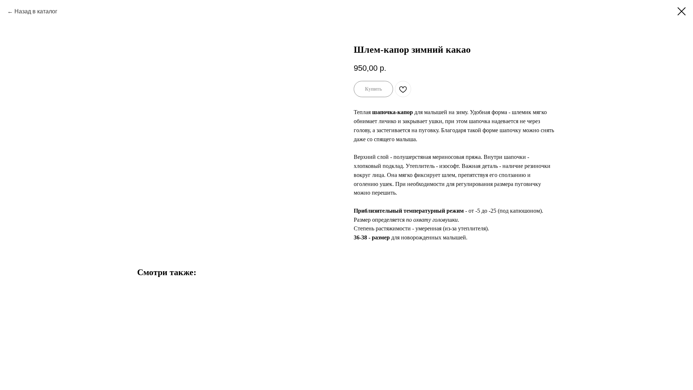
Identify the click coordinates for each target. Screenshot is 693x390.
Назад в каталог (35, 11)
